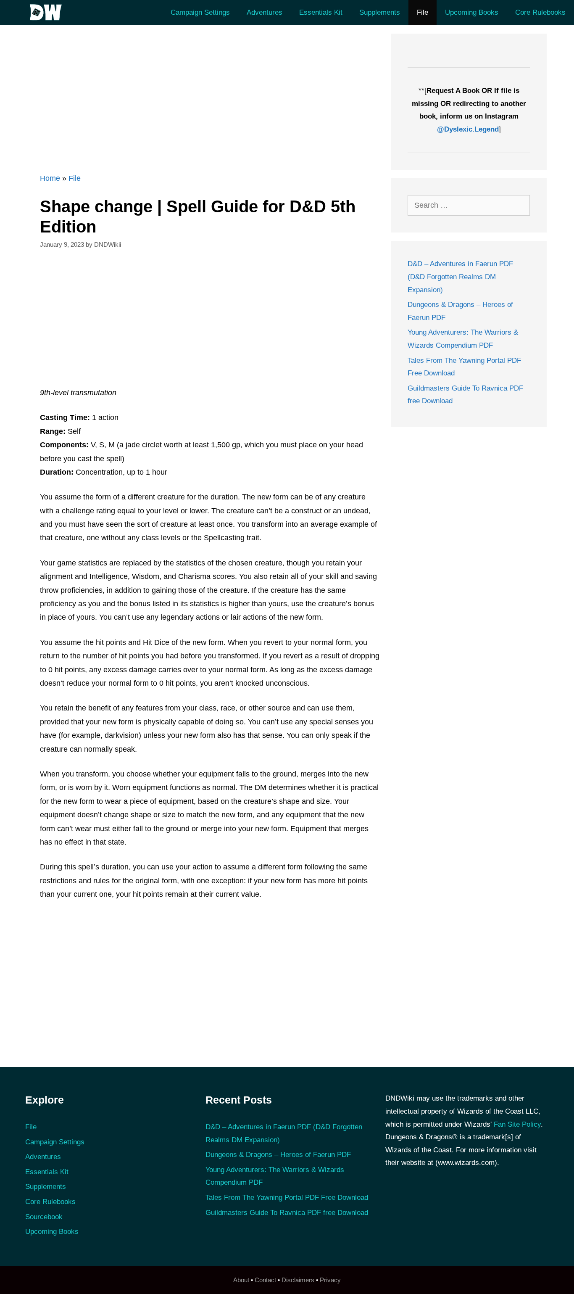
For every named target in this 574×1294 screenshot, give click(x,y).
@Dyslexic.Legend (468, 129)
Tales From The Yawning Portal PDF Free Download (286, 1198)
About (241, 1279)
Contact (265, 1279)
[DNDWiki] (48, 12)
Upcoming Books (471, 12)
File (422, 12)
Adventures (264, 12)
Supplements (379, 12)
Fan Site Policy (517, 1124)
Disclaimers (298, 1279)
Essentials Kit (320, 12)
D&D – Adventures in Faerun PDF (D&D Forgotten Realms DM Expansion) (460, 276)
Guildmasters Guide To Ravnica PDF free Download (286, 1213)
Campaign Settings (200, 12)
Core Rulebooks (540, 12)
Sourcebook (44, 1217)
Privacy (330, 1279)
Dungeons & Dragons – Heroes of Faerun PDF (278, 1155)
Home (50, 178)
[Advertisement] (204, 92)
